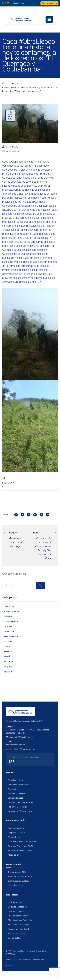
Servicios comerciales (17, 793)
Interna (8, 616)
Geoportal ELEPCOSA (17, 833)
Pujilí (7, 656)
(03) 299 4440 (20, 737)
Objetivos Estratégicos (17, 907)
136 (11, 762)
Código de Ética (15, 938)
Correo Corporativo (16, 828)
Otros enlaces (14, 837)
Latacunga (9, 631)
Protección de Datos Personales (18, 960)
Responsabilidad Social (18, 929)
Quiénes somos (14, 902)
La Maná (8, 626)
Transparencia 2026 (17, 872)
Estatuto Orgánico (16, 911)
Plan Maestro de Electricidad (20, 920)
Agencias (12, 789)
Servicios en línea (15, 780)
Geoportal (9, 966)
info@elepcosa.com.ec (15, 745)
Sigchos (8, 672)
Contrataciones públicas (18, 881)
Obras (7, 646)
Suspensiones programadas (20, 802)
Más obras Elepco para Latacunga (15, 542)
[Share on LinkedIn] (41, 514)
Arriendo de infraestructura (20, 811)
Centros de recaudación (18, 784)
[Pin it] (35, 514)
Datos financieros (15, 885)
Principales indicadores (18, 916)
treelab (14, 147)
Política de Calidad (16, 933)
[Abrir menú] (49, 19)
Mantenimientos (12, 636)
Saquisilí (8, 666)
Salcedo (8, 661)
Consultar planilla (49, 3)
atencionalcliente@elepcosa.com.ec (21, 749)
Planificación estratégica (19, 924)
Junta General (11, 621)
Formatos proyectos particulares (22, 841)
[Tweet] (22, 514)
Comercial (15, 151)
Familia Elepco (11, 611)
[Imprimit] (47, 514)
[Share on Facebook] (16, 514)
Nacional (9, 641)
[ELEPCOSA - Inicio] (30, 711)
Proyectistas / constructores (20, 850)
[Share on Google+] (28, 514)
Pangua (8, 651)
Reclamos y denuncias (17, 807)
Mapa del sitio (14, 855)
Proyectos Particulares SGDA (20, 846)
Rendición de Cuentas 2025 (20, 876)
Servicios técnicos (15, 798)
